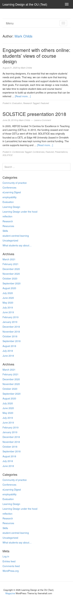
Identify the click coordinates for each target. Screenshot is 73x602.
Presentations (61, 151)
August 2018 (9, 346)
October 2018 (10, 336)
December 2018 (11, 326)
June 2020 (8, 297)
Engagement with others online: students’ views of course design (36, 55)
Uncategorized (10, 240)
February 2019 (11, 317)
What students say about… (17, 245)
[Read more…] (23, 96)
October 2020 (10, 278)
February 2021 (11, 264)
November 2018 (11, 331)
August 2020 (9, 288)
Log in (6, 556)
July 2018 (8, 350)
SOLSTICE (8, 155)
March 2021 (9, 259)
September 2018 (12, 341)
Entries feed (9, 561)
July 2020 (8, 293)
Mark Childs (23, 36)
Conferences (18, 151)
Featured (45, 103)
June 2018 (8, 355)
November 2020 (11, 273)
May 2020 (8, 302)
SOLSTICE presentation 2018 (34, 113)
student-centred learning (16, 235)
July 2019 (8, 307)
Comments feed (11, 566)
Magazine (10, 593)
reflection (7, 216)
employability (9, 197)
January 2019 (10, 322)
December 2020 (11, 269)
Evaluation (17, 103)
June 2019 (8, 312)
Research (27, 103)
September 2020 (12, 283)
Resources (8, 226)
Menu (10, 23)
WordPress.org (11, 570)
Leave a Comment (42, 120)
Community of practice (15, 182)
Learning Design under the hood (20, 211)
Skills (5, 230)
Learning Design (11, 207)
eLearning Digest (12, 192)
